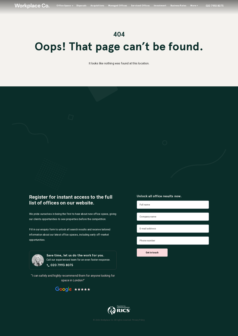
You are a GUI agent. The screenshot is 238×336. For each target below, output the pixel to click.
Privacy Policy (138, 320)
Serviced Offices (140, 5)
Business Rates (178, 5)
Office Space (64, 5)
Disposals (81, 5)
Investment (160, 5)
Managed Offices (117, 5)
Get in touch (152, 252)
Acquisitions (97, 5)
